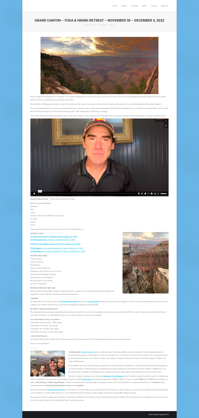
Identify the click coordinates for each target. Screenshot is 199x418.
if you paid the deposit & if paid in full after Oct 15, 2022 (57, 251)
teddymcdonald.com (89, 352)
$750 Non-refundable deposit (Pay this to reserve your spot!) (55, 244)
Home (87, 25)
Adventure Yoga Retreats (113, 376)
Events (93, 25)
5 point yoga (86, 379)
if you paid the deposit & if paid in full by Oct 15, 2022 (56, 248)
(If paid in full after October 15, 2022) (52, 240)
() (53, 237)
